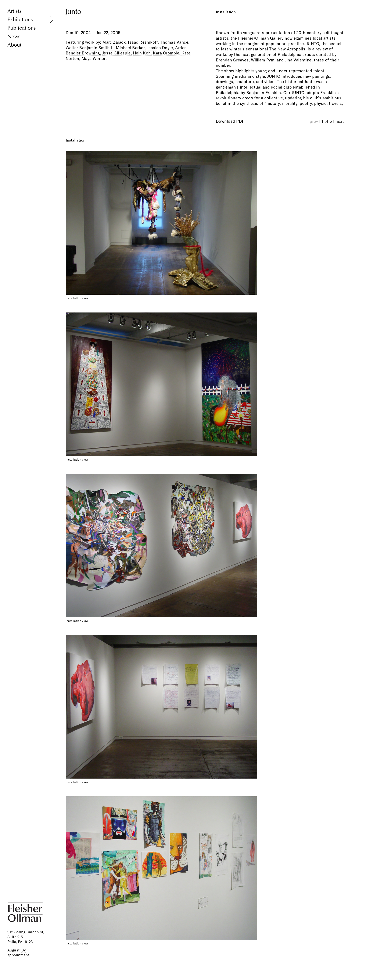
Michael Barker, (131, 47)
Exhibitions (20, 19)
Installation (226, 12)
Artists (14, 11)
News (13, 36)
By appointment (18, 952)
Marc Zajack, (114, 42)
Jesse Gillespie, (117, 53)
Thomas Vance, (174, 42)
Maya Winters (95, 58)
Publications (21, 28)
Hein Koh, (142, 53)
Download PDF (230, 121)
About (14, 45)
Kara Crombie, (166, 53)
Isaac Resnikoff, (143, 42)
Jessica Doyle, (160, 47)
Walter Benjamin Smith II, (90, 47)
